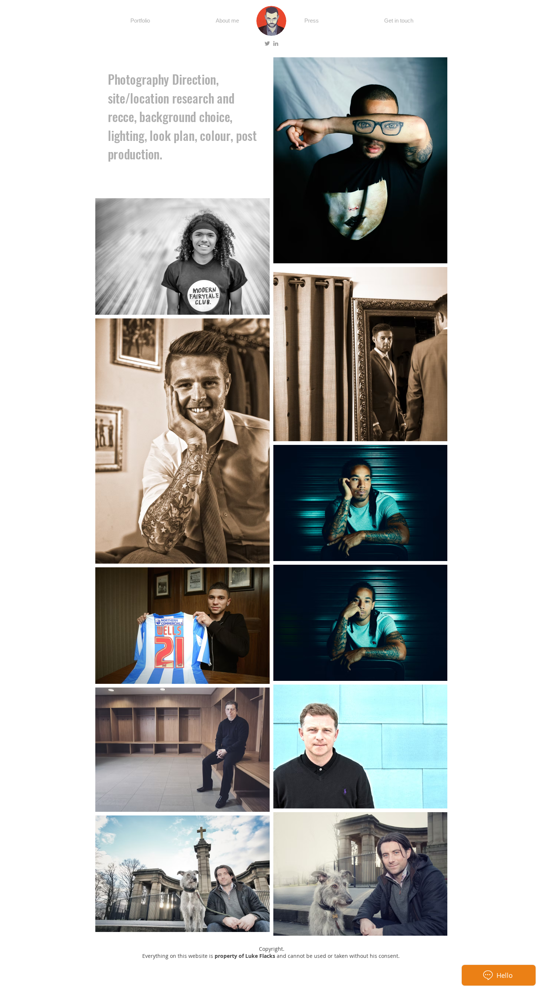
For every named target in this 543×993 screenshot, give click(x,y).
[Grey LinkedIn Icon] (275, 43)
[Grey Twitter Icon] (267, 43)
